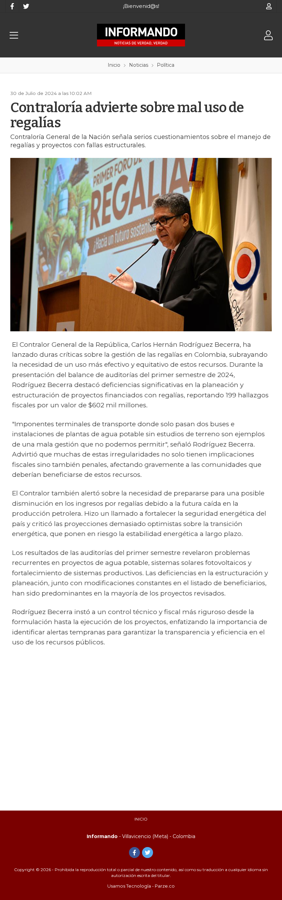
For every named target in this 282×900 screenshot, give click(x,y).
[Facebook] (12, 6)
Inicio (141, 819)
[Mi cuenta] (269, 6)
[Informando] (141, 35)
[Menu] (14, 35)
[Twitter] (26, 6)
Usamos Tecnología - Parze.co (141, 886)
